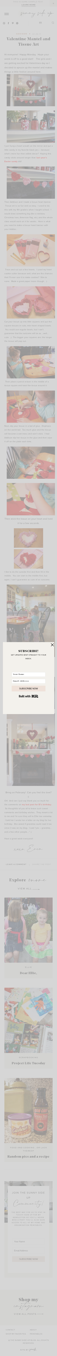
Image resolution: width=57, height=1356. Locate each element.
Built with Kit (28, 696)
